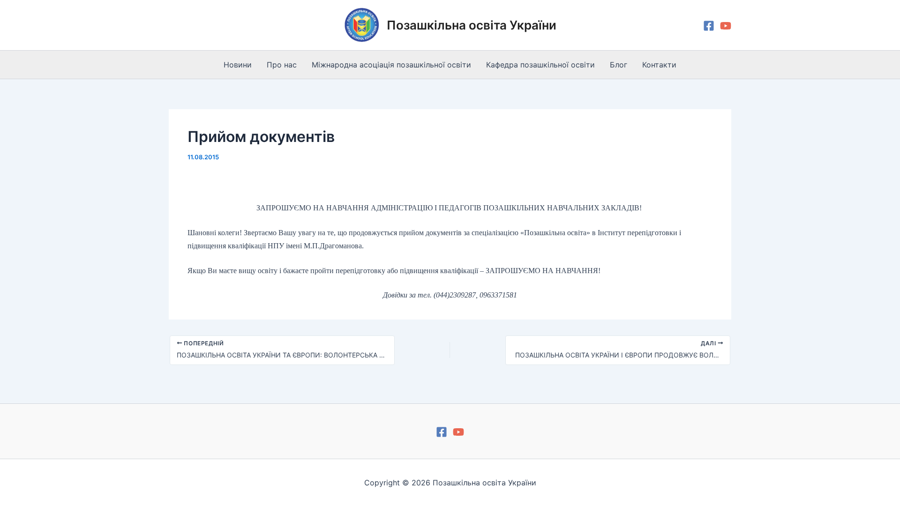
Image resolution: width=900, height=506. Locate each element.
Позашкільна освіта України (471, 25)
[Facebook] (708, 25)
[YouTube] (725, 25)
